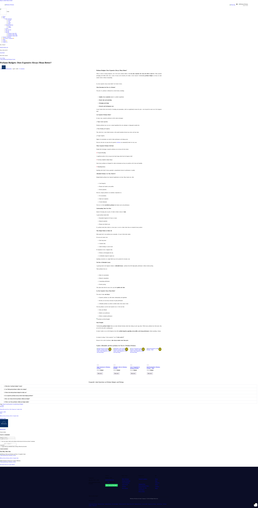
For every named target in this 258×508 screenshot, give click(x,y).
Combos (90, 505)
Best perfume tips (4, 59)
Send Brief (2, 52)
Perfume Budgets (19, 404)
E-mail (1, 438)
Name (1, 437)
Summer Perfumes (108, 504)
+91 (108, 482)
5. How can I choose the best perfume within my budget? (17, 398)
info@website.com (4, 47)
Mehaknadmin (3, 429)
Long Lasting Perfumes (93, 504)
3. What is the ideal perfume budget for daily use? (15, 392)
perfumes (118, 142)
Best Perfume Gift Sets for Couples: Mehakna (7, 464)
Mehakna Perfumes (138, 504)
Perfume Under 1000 (130, 504)
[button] (129, 386)
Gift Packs (165, 504)
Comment (2, 445)
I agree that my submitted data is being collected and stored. (14, 446)
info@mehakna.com (109, 480)
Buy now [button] (100, 373)
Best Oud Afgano (115, 504)
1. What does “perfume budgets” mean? (13, 386)
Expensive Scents (12, 404)
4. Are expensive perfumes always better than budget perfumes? (18, 395)
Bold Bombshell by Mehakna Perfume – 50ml (153, 368)
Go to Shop (2, 58)
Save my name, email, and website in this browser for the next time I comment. (18, 441)
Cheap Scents (5, 404)
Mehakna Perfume (101, 504)
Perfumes (10, 59)
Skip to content (3, 0)
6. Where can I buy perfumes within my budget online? (16, 401)
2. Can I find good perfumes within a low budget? (15, 389)
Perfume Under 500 (122, 504)
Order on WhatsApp (112, 485)
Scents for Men (144, 504)
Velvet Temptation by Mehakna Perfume (135, 368)
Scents (13, 59)
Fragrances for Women (152, 504)
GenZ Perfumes (159, 504)
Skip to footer (9, 0)
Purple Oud (94, 505)
